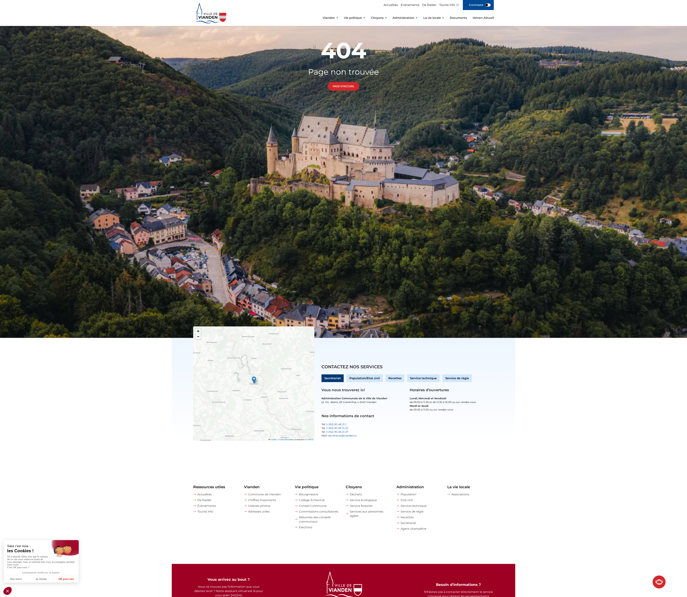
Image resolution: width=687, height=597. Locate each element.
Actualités (391, 5)
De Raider (429, 5)
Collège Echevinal (312, 500)
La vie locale (432, 18)
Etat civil (407, 500)
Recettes (394, 378)
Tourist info (447, 5)
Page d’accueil (343, 86)
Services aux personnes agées (366, 514)
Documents (458, 18)
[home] (204, 18)
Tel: (333, 424)
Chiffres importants (262, 500)
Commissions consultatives (318, 511)
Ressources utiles (209, 487)
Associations (460, 494)
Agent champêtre (413, 528)
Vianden (329, 18)
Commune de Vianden (264, 494)
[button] (254, 380)
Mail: (339, 435)
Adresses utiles (259, 511)
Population (408, 494)
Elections (305, 527)
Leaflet (273, 439)
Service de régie (457, 378)
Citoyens (377, 18)
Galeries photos (259, 506)
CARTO (310, 439)
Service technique (423, 378)
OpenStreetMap (287, 439)
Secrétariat (332, 378)
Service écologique (363, 500)
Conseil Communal (313, 506)
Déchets (356, 494)
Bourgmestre (308, 494)
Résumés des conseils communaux (315, 519)
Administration (403, 18)
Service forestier (361, 506)
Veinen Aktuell (483, 18)
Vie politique (353, 18)
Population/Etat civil (364, 378)
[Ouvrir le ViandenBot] (659, 582)
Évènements (410, 5)
